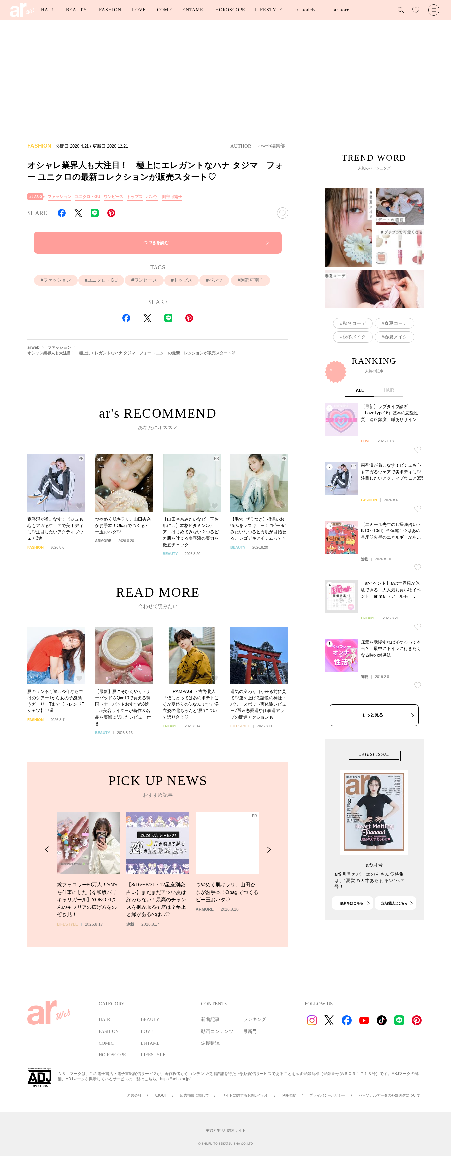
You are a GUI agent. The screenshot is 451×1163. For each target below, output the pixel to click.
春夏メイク (395, 336)
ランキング (254, 1019)
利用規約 (289, 1095)
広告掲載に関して (194, 1095)
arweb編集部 (271, 145)
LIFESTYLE (269, 9)
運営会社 (134, 1095)
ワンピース (113, 196)
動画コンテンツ (217, 1031)
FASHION (110, 9)
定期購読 (210, 1043)
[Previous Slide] (47, 849)
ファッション (59, 196)
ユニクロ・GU (87, 196)
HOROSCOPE (230, 9)
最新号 (250, 1031)
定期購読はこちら (394, 903)
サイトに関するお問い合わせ (245, 1095)
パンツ (152, 196)
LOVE (139, 9)
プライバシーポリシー (327, 1095)
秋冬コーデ (354, 323)
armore (341, 9)
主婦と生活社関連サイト (226, 1130)
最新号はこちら (351, 903)
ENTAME (192, 9)
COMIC (165, 9)
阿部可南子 (172, 196)
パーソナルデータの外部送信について (389, 1095)
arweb (33, 347)
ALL (360, 390)
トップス (135, 196)
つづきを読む (156, 242)
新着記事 (210, 1019)
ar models (305, 9)
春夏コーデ (395, 323)
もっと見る (372, 714)
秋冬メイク (354, 336)
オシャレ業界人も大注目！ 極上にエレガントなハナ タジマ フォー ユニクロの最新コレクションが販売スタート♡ (131, 352)
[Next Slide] (269, 849)
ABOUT (161, 1095)
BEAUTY (76, 9)
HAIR (47, 9)
